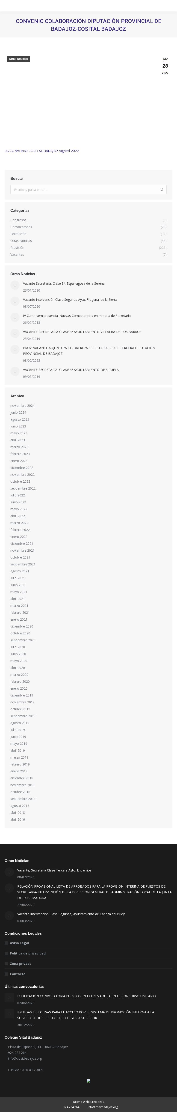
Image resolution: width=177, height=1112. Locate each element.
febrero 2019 (20, 764)
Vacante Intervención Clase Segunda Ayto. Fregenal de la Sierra (70, 299)
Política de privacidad (28, 953)
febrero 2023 (20, 454)
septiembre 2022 (22, 488)
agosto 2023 (19, 419)
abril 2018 (17, 812)
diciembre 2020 (21, 626)
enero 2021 (18, 619)
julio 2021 (17, 578)
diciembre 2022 (21, 467)
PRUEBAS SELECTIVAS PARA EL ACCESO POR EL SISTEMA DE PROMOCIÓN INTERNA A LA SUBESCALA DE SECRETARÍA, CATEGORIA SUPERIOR (85, 1015)
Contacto (17, 974)
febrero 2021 (20, 612)
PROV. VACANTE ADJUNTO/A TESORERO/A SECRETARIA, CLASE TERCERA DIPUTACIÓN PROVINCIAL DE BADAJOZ (89, 351)
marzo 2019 (19, 757)
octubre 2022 (20, 481)
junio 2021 (18, 585)
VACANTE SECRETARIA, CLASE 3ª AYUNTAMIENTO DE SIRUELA (71, 369)
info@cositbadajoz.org (25, 1058)
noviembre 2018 (22, 785)
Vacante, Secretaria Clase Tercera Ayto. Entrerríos (54, 870)
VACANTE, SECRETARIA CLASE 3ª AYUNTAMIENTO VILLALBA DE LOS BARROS (82, 332)
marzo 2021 (19, 605)
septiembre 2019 (22, 716)
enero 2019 (18, 771)
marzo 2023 (19, 447)
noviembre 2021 (22, 550)
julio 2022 (17, 495)
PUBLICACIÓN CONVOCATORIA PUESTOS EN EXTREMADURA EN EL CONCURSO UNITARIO (86, 996)
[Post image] (15, 285)
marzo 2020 (19, 674)
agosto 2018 (19, 805)
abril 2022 (17, 516)
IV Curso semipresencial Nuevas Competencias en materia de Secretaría (77, 315)
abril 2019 (17, 750)
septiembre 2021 (22, 564)
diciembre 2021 (21, 543)
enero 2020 (18, 688)
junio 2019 (18, 736)
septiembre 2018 (22, 799)
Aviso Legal (19, 943)
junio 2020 (18, 654)
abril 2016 (17, 819)
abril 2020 (17, 667)
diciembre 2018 (21, 778)
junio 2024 (18, 412)
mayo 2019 (18, 743)
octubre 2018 (20, 792)
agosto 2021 (19, 571)
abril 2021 (17, 598)
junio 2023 (18, 426)
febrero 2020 (20, 681)
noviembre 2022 (22, 474)
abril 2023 (17, 440)
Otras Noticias (18, 58)
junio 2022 (18, 502)
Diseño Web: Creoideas (88, 1102)
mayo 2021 (18, 592)
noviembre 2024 (22, 405)
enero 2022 (18, 536)
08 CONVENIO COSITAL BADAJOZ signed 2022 (42, 150)
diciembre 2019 (21, 695)
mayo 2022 (18, 509)
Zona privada (21, 963)
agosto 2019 (19, 723)
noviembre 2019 (22, 702)
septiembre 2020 (22, 640)
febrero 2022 (20, 529)
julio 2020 (17, 647)
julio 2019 (17, 730)
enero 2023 (18, 461)
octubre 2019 (20, 709)
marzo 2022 (19, 523)
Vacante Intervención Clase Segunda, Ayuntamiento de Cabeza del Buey (71, 914)
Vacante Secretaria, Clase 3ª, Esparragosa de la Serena (64, 283)
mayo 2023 (18, 433)
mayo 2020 (18, 661)
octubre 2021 (20, 557)
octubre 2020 (20, 633)
